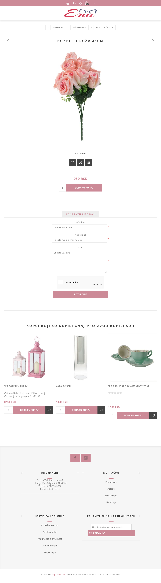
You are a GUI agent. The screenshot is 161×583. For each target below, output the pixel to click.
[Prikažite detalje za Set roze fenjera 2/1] (28, 357)
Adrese (111, 488)
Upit (80, 247)
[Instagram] (86, 458)
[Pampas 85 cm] (153, 41)
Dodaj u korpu (84, 187)
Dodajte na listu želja (72, 162)
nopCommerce (58, 574)
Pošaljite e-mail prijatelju (88, 162)
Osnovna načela (50, 545)
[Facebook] (75, 458)
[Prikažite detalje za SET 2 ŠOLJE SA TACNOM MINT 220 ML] (132, 357)
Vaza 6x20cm (63, 386)
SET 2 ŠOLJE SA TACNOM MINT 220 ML (129, 386)
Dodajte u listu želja (49, 410)
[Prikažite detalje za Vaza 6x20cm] (80, 357)
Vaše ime (80, 222)
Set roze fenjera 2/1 (16, 386)
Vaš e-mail (80, 234)
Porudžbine (111, 481)
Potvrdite (80, 294)
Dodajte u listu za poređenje (80, 162)
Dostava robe (50, 532)
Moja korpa (111, 495)
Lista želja (80, 3)
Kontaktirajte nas (50, 525)
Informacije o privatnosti (49, 538)
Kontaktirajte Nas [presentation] (80, 214)
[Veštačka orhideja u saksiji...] (8, 41)
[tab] (80, 214)
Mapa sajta (50, 552)
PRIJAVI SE (99, 533)
